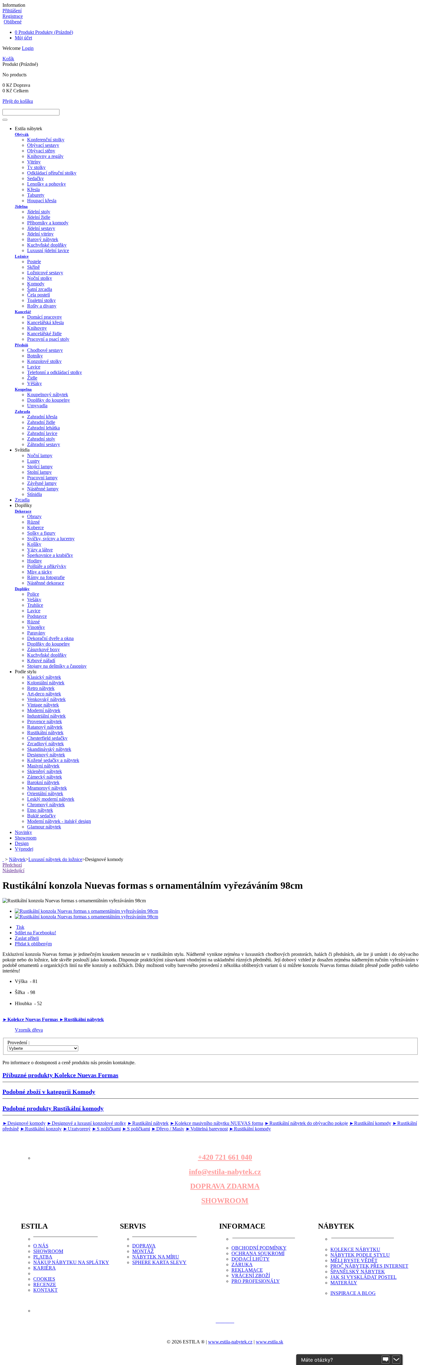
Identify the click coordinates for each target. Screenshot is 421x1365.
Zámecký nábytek (44, 776)
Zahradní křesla (42, 416)
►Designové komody (24, 1123)
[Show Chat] (386, 1359)
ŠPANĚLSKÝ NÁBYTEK (357, 1271)
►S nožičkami (106, 1128)
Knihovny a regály (45, 156)
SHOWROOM (224, 1201)
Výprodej (24, 849)
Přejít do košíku (17, 101)
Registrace (12, 16)
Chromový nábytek (46, 804)
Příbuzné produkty (60, 1075)
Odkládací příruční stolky (51, 172)
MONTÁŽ (143, 1251)
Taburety (35, 195)
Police (33, 594)
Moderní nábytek (43, 710)
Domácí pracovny (44, 317)
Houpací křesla (41, 200)
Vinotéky (36, 627)
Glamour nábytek (44, 826)
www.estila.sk (269, 1341)
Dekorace (23, 511)
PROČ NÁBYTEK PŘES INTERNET (369, 1266)
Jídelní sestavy (41, 228)
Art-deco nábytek (44, 693)
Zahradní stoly (41, 438)
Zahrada (22, 411)
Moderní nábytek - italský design (59, 821)
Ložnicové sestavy (45, 272)
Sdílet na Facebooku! (35, 932)
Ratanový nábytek (45, 727)
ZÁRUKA (242, 1264)
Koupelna (23, 389)
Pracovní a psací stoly (48, 339)
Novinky (23, 832)
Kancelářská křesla (45, 322)
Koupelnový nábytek (47, 394)
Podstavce (37, 616)
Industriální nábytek (46, 716)
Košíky (34, 544)
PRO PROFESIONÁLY (255, 1281)
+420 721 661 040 (225, 1157)
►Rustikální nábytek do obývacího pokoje (306, 1123)
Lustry (33, 461)
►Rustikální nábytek (81, 1019)
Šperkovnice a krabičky (50, 555)
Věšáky (34, 383)
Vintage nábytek (43, 704)
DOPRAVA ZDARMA (225, 1186)
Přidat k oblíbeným (33, 943)
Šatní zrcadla (39, 289)
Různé (33, 522)
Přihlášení (12, 10)
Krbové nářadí (41, 660)
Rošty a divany (41, 305)
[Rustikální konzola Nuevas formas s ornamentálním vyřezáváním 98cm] (86, 911)
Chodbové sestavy (45, 350)
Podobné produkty (53, 1108)
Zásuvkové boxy (43, 649)
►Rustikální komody (370, 1123)
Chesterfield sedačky (47, 738)
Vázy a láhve (40, 549)
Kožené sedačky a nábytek (53, 760)
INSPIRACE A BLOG (353, 1293)
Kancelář (23, 311)
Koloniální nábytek (45, 682)
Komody (35, 283)
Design (22, 843)
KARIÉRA (44, 1267)
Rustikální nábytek (45, 732)
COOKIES (44, 1279)
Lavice (33, 366)
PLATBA (42, 1256)
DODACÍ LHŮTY (250, 1259)
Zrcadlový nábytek (45, 743)
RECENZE (44, 1284)
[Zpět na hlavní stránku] (3, 859)
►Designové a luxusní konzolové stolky (86, 1123)
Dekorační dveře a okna (50, 638)
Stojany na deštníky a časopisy (57, 666)
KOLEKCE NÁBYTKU (355, 1249)
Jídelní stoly (38, 211)
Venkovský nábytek (46, 699)
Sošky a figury (41, 533)
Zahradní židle (41, 422)
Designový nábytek (46, 754)
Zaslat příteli (27, 938)
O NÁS (40, 1245)
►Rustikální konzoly (41, 1128)
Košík (8, 58)
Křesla (33, 189)
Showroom (25, 837)
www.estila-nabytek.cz (230, 1341)
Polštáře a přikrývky (46, 566)
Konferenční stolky (45, 139)
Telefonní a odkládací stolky (54, 372)
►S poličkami (136, 1128)
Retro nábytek (41, 688)
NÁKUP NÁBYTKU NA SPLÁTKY (71, 1262)
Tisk (20, 927)
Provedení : (19, 1042)
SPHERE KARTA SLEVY (159, 1262)
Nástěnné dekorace (45, 583)
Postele (34, 261)
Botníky (35, 355)
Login (28, 48)
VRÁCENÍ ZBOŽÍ (250, 1275)
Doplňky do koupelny (48, 400)
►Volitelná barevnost (207, 1128)
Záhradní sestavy (43, 444)
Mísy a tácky (39, 571)
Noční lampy (39, 455)
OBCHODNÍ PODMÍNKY (259, 1247)
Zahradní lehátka (43, 427)
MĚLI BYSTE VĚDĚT (354, 1260)
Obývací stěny (41, 150)
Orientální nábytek (45, 793)
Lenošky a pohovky (46, 184)
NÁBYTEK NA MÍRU (155, 1256)
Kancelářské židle (44, 333)
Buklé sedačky (41, 815)
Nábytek (17, 859)
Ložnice (22, 256)
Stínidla (34, 494)
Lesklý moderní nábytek (50, 799)
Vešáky (34, 599)
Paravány (36, 632)
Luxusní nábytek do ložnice (55, 859)
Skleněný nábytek (44, 771)
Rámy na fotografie (46, 577)
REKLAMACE (247, 1270)
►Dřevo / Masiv (167, 1128)
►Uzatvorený (77, 1128)
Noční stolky (39, 278)
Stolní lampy (39, 472)
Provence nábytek (44, 721)
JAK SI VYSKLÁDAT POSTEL (363, 1277)
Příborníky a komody (47, 222)
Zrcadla (22, 499)
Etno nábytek (40, 810)
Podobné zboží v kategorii (48, 1091)
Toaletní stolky (41, 300)
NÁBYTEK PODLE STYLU (360, 1255)
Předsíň (21, 345)
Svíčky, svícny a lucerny (51, 538)
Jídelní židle (38, 217)
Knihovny (37, 328)
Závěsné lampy (42, 483)
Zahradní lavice (42, 433)
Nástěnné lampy (43, 488)
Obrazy (34, 516)
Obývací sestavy (43, 145)
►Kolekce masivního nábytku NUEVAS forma (216, 1123)
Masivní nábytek (43, 765)
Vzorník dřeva (29, 1030)
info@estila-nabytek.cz (225, 1172)
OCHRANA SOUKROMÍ (257, 1253)
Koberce (35, 527)
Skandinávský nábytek (49, 749)
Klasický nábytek (44, 677)
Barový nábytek (42, 239)
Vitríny (34, 161)
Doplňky (22, 588)
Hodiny (34, 560)
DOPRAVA (144, 1245)
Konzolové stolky (44, 361)
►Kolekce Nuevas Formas (30, 1019)
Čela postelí (38, 294)
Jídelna (21, 206)
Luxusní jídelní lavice (48, 250)
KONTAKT (45, 1290)
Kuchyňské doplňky (47, 245)
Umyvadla (37, 405)
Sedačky (35, 178)
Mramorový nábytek (47, 788)
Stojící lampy (40, 466)
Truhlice (35, 605)
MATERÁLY (343, 1282)
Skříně (33, 267)
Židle (32, 378)
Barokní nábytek (43, 782)
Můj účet (23, 37)
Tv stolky (36, 167)
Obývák (22, 134)
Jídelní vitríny (40, 233)
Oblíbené (13, 21)
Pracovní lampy (42, 477)
